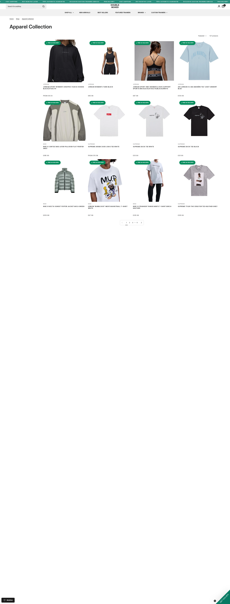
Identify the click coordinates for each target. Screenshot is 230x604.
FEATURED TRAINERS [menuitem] (122, 12)
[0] (222, 6)
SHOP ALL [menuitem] (68, 12)
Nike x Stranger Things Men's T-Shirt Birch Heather (152, 207)
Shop (17, 19)
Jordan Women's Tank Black (100, 87)
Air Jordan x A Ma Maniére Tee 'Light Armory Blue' (197, 88)
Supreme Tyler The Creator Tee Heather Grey (197, 206)
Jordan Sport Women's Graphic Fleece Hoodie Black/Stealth (63, 88)
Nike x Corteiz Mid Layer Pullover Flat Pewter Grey (63, 147)
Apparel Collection (28, 19)
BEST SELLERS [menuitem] (103, 12)
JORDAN (46, 84)
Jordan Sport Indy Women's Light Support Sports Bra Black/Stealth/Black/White (152, 88)
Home (12, 19)
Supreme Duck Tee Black (188, 147)
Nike (44, 204)
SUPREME (91, 144)
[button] (223, 597)
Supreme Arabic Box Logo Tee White (103, 147)
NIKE (44, 144)
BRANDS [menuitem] (141, 12)
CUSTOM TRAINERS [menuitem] (158, 12)
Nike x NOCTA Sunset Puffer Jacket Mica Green (63, 206)
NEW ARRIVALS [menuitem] (84, 12)
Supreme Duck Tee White (143, 147)
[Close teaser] (215, 601)
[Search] (43, 6)
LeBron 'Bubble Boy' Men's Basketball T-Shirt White (107, 207)
